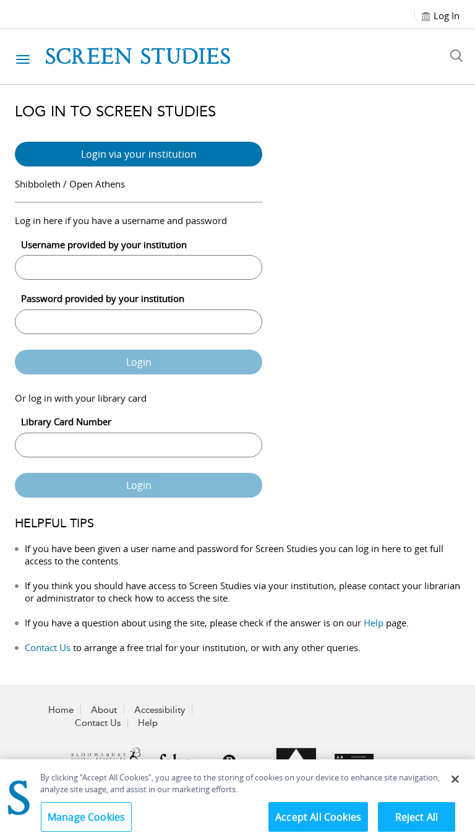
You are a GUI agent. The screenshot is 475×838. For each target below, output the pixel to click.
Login (139, 362)
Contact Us (48, 647)
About (104, 709)
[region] (237, 798)
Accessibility (159, 709)
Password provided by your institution (102, 298)
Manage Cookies (86, 817)
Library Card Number (66, 421)
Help (373, 622)
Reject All (417, 817)
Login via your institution (139, 154)
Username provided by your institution (104, 244)
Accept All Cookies (318, 817)
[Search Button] (459, 56)
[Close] (455, 779)
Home (61, 709)
